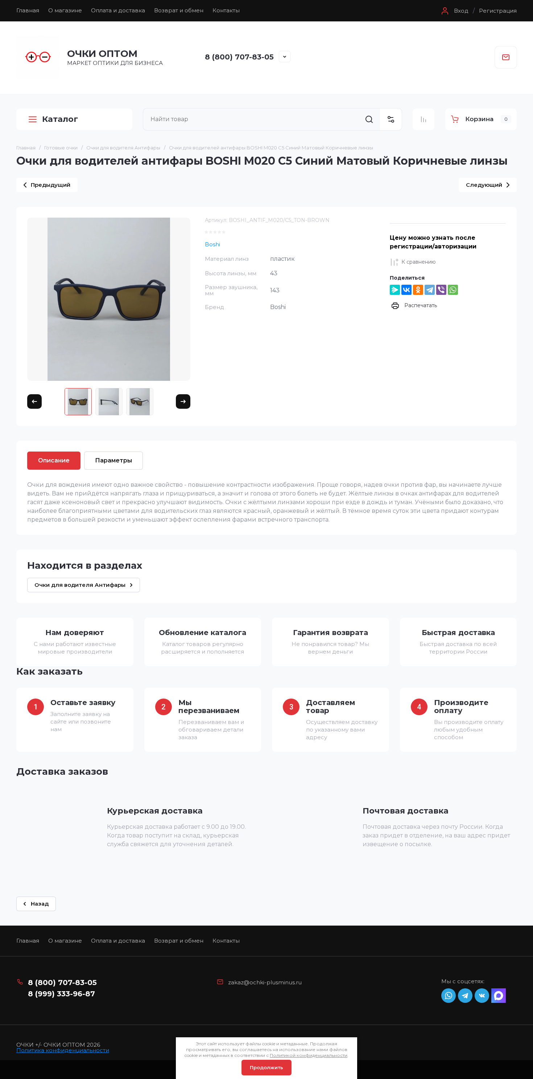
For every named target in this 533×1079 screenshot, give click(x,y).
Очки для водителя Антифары (123, 148)
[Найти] (369, 119)
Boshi (212, 244)
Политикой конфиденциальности (308, 1055)
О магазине (65, 10)
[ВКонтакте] (406, 290)
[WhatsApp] (453, 290)
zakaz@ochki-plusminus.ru (265, 982)
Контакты (226, 10)
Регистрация (498, 11)
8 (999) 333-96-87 (61, 993)
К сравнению (418, 262)
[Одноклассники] (418, 290)
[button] (453, 10)
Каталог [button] (60, 119)
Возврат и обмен (178, 10)
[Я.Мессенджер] (395, 290)
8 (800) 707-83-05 (239, 57)
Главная (27, 10)
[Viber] (441, 290)
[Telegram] (430, 290)
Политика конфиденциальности (62, 1050)
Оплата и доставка (118, 10)
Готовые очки (61, 148)
